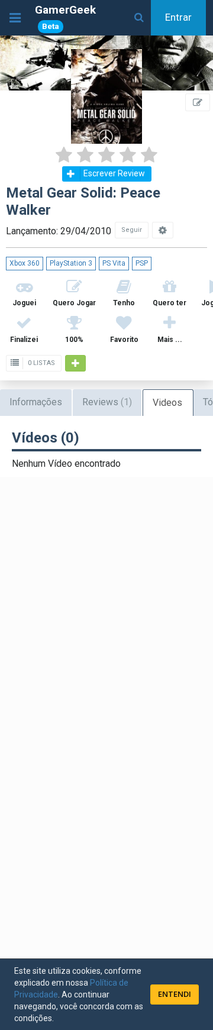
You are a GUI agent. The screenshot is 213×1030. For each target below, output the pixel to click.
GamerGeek (65, 17)
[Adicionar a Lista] (75, 363)
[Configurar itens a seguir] (162, 230)
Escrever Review (114, 173)
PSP (141, 263)
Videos (167, 402)
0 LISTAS (40, 363)
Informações (35, 402)
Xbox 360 (24, 263)
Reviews (107, 402)
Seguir (131, 230)
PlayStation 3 (71, 263)
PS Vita (113, 263)
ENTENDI (174, 994)
